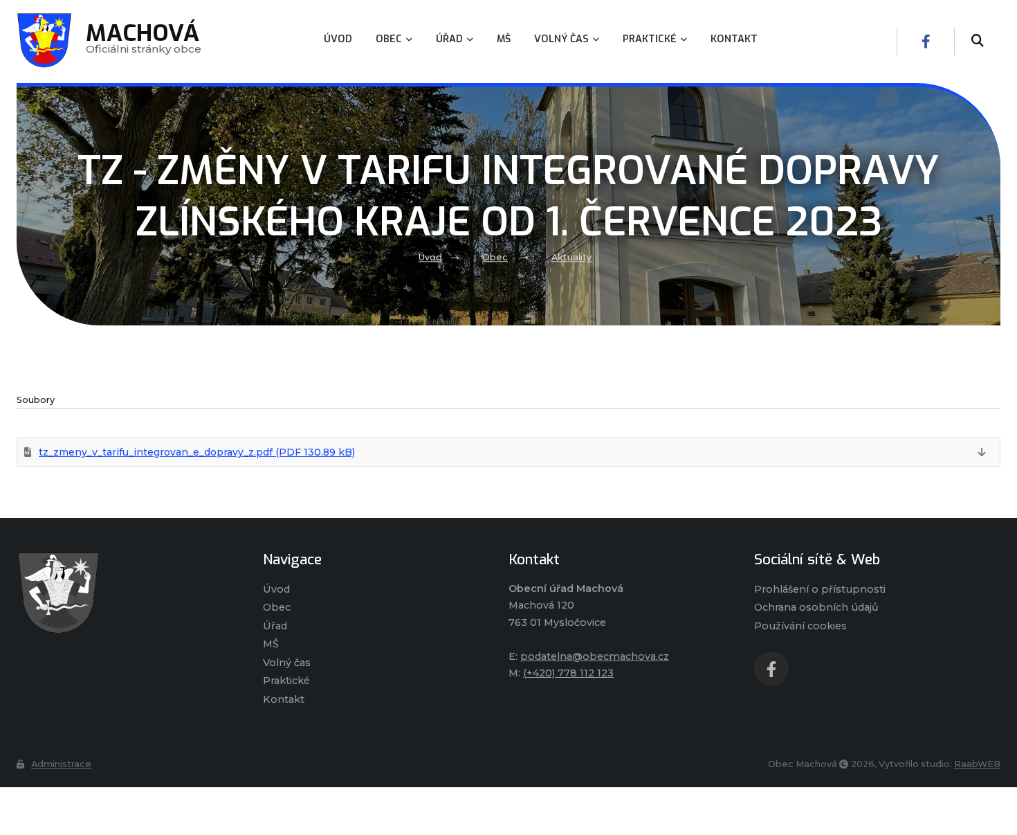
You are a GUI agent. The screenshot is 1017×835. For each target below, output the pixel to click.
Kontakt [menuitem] (734, 39)
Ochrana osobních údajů (816, 607)
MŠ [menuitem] (504, 39)
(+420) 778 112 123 (568, 673)
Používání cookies (800, 626)
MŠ (271, 644)
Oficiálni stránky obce (143, 41)
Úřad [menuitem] (449, 39)
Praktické (286, 680)
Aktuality (571, 258)
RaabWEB (977, 764)
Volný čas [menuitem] (561, 39)
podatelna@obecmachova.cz (594, 656)
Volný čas (287, 662)
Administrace (61, 764)
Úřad (275, 626)
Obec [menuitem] (389, 39)
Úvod (430, 258)
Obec (495, 258)
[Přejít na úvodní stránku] (126, 593)
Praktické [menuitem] (650, 39)
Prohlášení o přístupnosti (820, 589)
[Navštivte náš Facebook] (926, 41)
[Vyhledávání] (977, 41)
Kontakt (283, 699)
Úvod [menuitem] (338, 39)
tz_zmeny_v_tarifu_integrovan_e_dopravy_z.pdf (197, 452)
